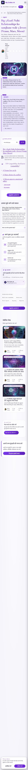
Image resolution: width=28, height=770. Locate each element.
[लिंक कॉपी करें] (25, 51)
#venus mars (19, 297)
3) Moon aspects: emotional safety (13, 180)
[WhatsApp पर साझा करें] (22, 51)
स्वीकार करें (19, 766)
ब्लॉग (5, 12)
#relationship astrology (7, 294)
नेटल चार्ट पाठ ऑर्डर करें (11, 432)
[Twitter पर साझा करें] (10, 51)
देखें (23, 142)
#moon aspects (5, 300)
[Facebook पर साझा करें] (13, 51)
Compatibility (15, 166)
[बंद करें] (25, 6)
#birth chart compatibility (7, 297)
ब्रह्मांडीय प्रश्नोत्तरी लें (14, 195)
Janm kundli (7, 184)
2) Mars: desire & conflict (12, 175)
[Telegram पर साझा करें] (19, 51)
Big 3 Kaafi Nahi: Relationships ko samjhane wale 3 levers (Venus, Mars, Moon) (15, 151)
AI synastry (7, 187)
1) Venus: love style (9, 170)
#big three (21, 300)
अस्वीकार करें (8, 766)
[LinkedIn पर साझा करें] (16, 51)
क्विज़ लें (20, 6)
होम (1, 12)
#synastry (14, 300)
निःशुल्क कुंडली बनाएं (14, 453)
